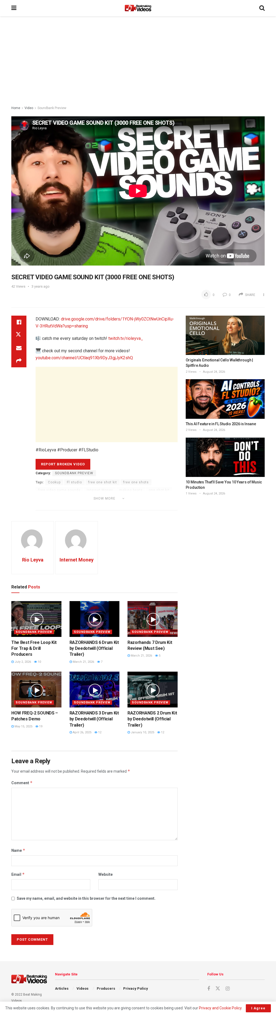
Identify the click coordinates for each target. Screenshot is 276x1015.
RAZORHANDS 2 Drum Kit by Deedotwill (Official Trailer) (152, 719)
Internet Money (100, 490)
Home (15, 108)
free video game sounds (59, 490)
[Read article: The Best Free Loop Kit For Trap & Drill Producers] (36, 619)
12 (99, 732)
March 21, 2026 (83, 662)
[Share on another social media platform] (18, 360)
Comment (22, 782)
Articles (61, 988)
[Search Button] (262, 8)
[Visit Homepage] (138, 8)
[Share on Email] (18, 347)
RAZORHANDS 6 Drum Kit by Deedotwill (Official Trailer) (94, 648)
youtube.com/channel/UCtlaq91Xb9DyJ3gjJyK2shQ (84, 357)
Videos (82, 988)
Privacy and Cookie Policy (220, 1008)
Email (18, 874)
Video (29, 108)
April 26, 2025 (81, 732)
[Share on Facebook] (18, 322)
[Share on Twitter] (18, 335)
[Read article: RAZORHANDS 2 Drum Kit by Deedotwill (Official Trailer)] (152, 689)
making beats (131, 490)
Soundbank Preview (51, 108)
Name (18, 850)
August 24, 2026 (213, 372)
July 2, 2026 (22, 662)
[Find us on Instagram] (228, 989)
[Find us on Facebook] (208, 989)
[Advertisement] (138, 62)
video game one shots (57, 506)
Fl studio (74, 482)
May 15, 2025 (23, 726)
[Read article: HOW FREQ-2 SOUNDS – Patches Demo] (36, 689)
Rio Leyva (32, 560)
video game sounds (100, 506)
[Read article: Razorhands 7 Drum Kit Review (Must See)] (152, 619)
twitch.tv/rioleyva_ (125, 338)
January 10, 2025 (142, 732)
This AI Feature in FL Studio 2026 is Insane (221, 424)
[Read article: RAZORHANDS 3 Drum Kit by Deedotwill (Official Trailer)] (95, 689)
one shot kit (159, 490)
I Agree (258, 1008)
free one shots (136, 482)
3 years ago (41, 286)
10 (39, 662)
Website (105, 874)
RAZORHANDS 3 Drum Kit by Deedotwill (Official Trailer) (94, 719)
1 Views (191, 493)
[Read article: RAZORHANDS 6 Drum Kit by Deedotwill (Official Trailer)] (95, 619)
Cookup (54, 482)
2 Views (191, 372)
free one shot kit (102, 482)
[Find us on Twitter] (217, 988)
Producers (106, 988)
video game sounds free (145, 506)
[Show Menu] (13, 8)
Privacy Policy (135, 988)
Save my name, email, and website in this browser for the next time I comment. (86, 898)
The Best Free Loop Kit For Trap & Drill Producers (34, 648)
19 (40, 726)
